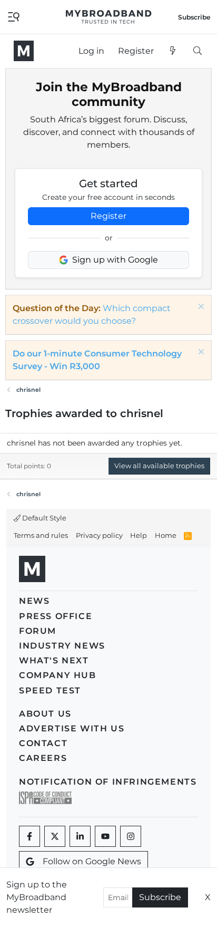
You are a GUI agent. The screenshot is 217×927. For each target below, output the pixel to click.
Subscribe (160, 897)
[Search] (197, 51)
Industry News (62, 646)
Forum (37, 631)
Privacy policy (99, 535)
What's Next (54, 660)
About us (45, 714)
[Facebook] (29, 836)
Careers (43, 758)
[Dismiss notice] (199, 307)
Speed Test (50, 690)
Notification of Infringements (107, 782)
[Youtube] (105, 836)
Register (108, 216)
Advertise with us (71, 728)
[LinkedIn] (80, 836)
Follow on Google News (92, 861)
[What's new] (173, 51)
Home (165, 535)
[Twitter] (54, 836)
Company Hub (57, 675)
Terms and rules (41, 535)
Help (138, 535)
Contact (43, 743)
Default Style (43, 518)
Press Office (55, 616)
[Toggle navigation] (13, 16)
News (34, 601)
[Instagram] (130, 836)
